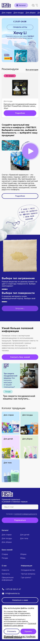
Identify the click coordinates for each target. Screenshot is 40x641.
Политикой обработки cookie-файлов (20, 624)
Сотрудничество (28, 570)
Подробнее (20, 113)
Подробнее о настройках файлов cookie (20, 636)
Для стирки (9, 415)
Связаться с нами (20, 600)
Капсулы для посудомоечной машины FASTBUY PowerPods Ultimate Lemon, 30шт (20, 106)
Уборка (23, 554)
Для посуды (8, 101)
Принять (28, 631)
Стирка (5, 554)
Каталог (5, 530)
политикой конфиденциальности (25, 514)
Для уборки (27, 439)
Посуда (8, 392)
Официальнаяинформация (8, 578)
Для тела (8, 463)
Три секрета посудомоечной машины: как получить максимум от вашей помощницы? (19, 397)
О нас (4, 566)
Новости (5, 570)
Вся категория (32, 70)
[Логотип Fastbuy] (7, 494)
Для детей (8, 439)
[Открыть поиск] (33, 5)
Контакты (6, 574)
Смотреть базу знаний (20, 357)
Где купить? (26, 577)
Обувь (22, 558)
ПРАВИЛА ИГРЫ (20, 27)
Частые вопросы (28, 574)
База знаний (7, 550)
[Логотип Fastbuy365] (6, 5)
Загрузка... (20, 308)
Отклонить (11, 631)
